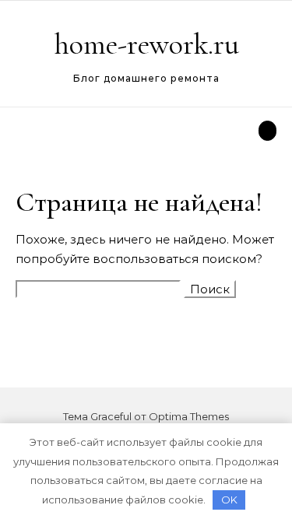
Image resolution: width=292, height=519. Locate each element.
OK (229, 499)
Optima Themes (189, 416)
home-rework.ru (147, 44)
